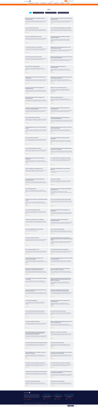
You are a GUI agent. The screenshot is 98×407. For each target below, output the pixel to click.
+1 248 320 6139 (58, 398)
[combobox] (59, 1)
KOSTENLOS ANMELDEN (67, 4)
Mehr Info (75, 405)
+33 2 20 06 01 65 (47, 398)
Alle (30, 12)
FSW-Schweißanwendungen (38, 12)
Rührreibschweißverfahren (63, 12)
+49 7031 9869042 (69, 398)
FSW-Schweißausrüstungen (51, 12)
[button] (53, 1)
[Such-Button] (62, 1)
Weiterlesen (28, 23)
